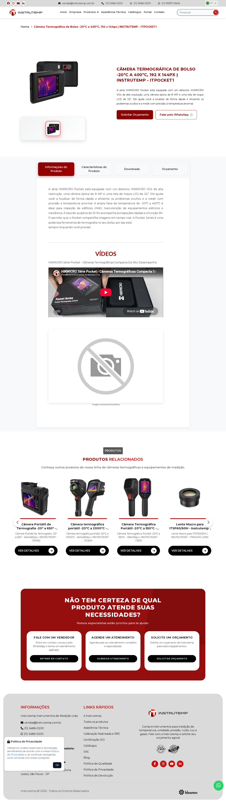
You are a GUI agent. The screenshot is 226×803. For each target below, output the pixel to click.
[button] (17, 522)
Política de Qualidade (98, 763)
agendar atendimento (113, 658)
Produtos (90, 12)
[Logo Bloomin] (188, 791)
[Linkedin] (23, 3)
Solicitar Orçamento (135, 114)
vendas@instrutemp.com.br (77, 3)
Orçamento (170, 169)
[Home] (26, 12)
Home (25, 26)
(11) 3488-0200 (114, 3)
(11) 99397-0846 (170, 3)
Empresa (75, 12)
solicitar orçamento (172, 658)
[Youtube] (18, 3)
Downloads (132, 169)
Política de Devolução (98, 775)
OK (57, 765)
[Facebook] (8, 3)
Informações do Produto (56, 169)
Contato (159, 12)
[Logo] (168, 713)
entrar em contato (54, 658)
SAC (86, 751)
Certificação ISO (94, 739)
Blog (87, 757)
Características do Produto (94, 169)
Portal (148, 12)
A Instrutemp (92, 715)
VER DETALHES (28, 550)
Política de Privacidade (99, 769)
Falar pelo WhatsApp (174, 114)
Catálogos (134, 12)
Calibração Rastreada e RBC (102, 733)
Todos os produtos (96, 721)
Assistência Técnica (113, 12)
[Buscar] (215, 12)
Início (63, 12)
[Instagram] (13, 3)
